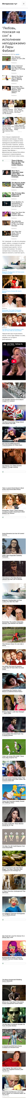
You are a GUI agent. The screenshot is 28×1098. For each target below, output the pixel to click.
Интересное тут (9, 4)
